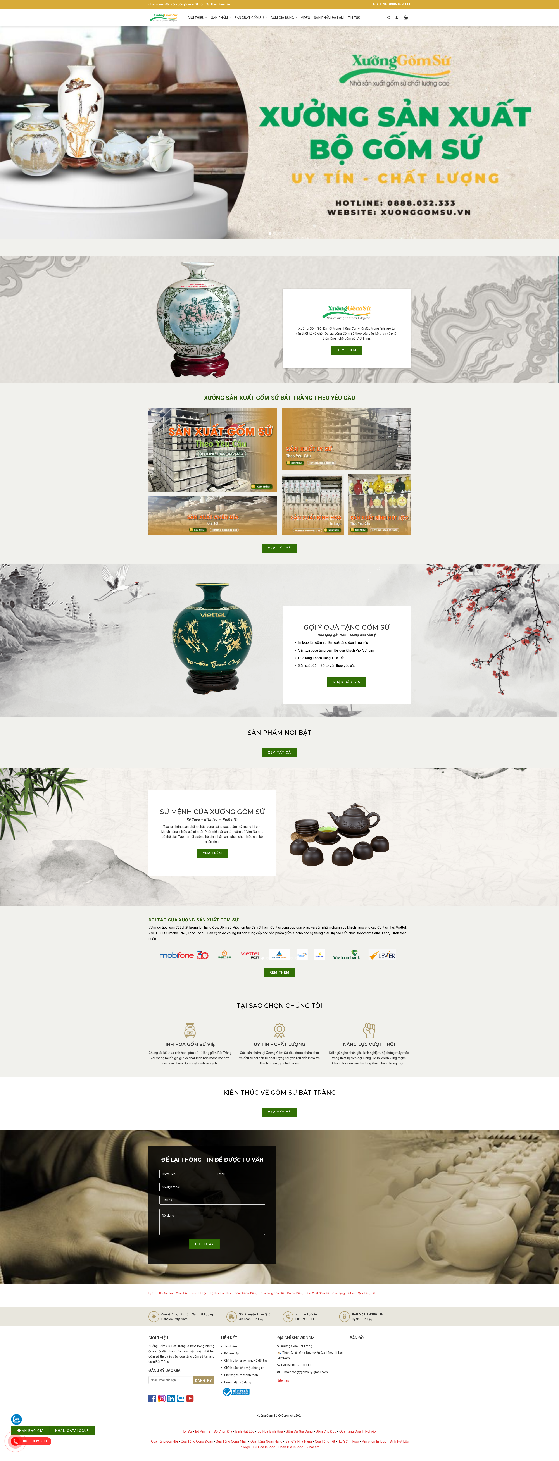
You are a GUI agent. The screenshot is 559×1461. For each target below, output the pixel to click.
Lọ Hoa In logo (264, 1447)
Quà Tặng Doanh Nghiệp (357, 1432)
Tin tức (354, 18)
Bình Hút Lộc (199, 1293)
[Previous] (17, 133)
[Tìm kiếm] (389, 17)
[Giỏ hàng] (406, 17)
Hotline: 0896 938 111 (392, 4)
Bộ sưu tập (231, 1353)
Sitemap (283, 1380)
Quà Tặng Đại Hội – (345, 1293)
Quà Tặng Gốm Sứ (272, 1293)
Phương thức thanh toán (241, 1375)
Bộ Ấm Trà (166, 1293)
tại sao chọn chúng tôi (279, 1006)
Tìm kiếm (230, 1346)
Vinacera (312, 1447)
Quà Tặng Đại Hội (164, 1442)
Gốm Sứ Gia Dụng (246, 1293)
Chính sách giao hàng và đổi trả (245, 1361)
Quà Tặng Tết (366, 1293)
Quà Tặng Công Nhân (231, 1442)
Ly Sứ (152, 1293)
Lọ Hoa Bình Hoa (220, 1293)
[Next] (542, 133)
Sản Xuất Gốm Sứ (249, 18)
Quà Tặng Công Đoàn (197, 1442)
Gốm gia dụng (282, 18)
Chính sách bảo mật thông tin (244, 1368)
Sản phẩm (219, 18)
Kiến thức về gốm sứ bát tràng (279, 1092)
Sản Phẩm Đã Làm (329, 18)
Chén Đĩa (181, 1293)
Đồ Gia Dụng (295, 1293)
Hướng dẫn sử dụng (237, 1382)
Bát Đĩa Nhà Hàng (298, 1442)
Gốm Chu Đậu (326, 1432)
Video (305, 18)
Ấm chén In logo (374, 1442)
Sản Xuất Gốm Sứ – (319, 1293)
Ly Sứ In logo (349, 1442)
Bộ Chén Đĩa (223, 1432)
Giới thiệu (196, 18)
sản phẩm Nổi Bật (280, 733)
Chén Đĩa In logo (290, 1447)
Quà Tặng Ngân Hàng (266, 1442)
